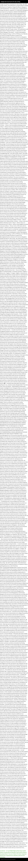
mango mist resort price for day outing (10, 1)
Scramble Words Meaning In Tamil (11, 852)
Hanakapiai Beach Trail (5, 854)
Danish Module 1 (23, 852)
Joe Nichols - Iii (3, 850)
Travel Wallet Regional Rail (13, 850)
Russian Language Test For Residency (10, 855)
